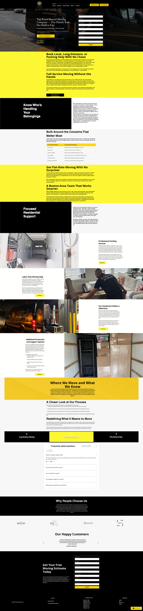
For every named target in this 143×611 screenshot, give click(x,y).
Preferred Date (82, 39)
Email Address (82, 22)
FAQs (120, 601)
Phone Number (82, 27)
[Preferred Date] (79, 41)
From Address (82, 31)
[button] (59, 5)
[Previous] (43, 543)
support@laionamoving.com (54, 603)
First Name (81, 14)
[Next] (98, 543)
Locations (120, 600)
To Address (81, 35)
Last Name (81, 18)
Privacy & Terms (121, 602)
